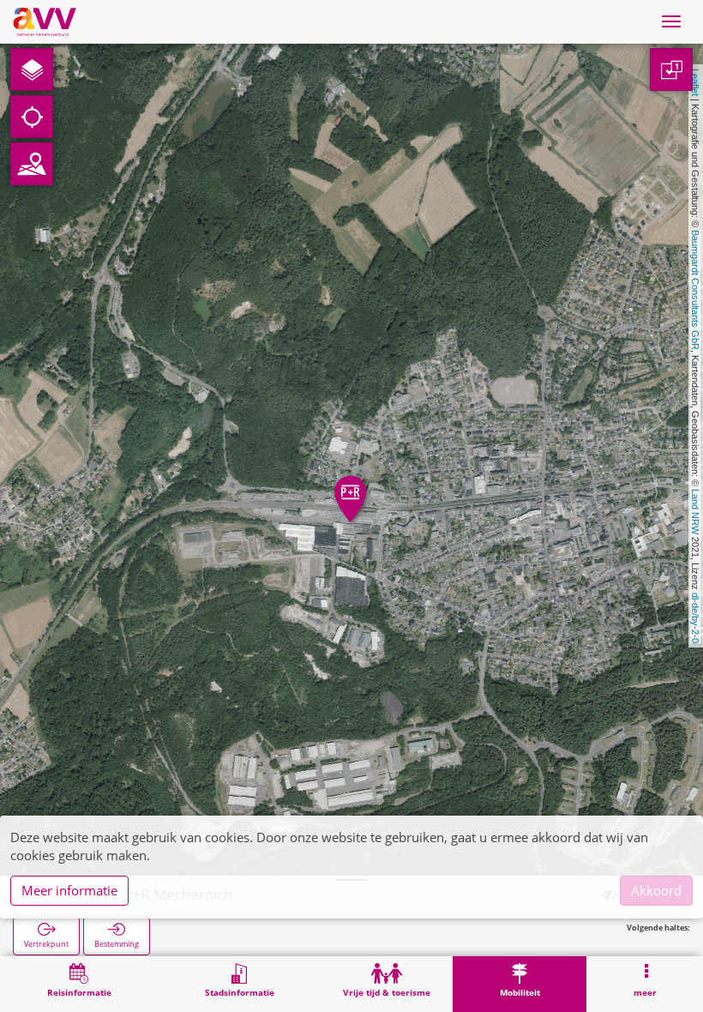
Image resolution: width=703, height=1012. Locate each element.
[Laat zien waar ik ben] (31, 116)
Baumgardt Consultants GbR (695, 290)
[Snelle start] (31, 69)
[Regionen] (31, 163)
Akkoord (656, 890)
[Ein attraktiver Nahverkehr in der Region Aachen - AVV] (44, 21)
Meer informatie (69, 890)
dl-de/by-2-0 (695, 618)
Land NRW (695, 511)
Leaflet (695, 82)
